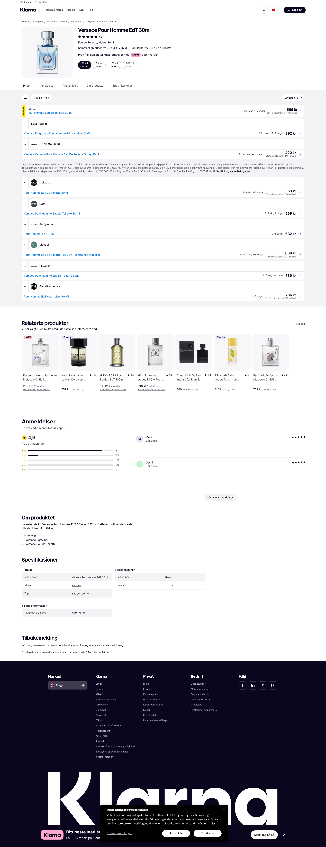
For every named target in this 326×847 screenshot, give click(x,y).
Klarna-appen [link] (150, 694)
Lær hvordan (150, 54)
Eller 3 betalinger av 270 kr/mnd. (280, 298)
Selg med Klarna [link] (200, 694)
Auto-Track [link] (102, 735)
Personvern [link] (102, 704)
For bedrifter (41, 2)
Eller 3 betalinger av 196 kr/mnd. (282, 112)
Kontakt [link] (100, 741)
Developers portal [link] (200, 699)
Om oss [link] (100, 683)
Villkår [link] (99, 694)
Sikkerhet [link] (101, 710)
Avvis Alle (176, 833)
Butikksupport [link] (198, 683)
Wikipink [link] (100, 720)
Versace (76, 585)
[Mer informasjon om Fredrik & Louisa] (25, 286)
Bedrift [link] (197, 676)
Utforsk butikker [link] (152, 699)
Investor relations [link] (105, 756)
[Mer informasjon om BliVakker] (25, 266)
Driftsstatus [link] (197, 704)
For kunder (26, 2)
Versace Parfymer (36, 540)
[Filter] (25, 97)
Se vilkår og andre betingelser (233, 171)
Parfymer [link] (91, 21)
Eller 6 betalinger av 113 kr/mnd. (281, 256)
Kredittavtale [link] (150, 715)
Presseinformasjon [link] (106, 699)
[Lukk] (223, 809)
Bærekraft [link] (101, 715)
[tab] (27, 85)
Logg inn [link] (147, 689)
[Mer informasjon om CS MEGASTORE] (25, 144)
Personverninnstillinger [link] (155, 720)
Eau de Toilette (161, 48)
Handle (71, 9)
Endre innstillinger (119, 833)
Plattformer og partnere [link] (204, 710)
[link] (243, 685)
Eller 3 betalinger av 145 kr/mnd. (281, 156)
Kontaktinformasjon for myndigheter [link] (115, 746)
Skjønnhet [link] (76, 21)
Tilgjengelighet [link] (103, 730)
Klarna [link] (25, 21)
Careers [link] (100, 689)
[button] (275, 10)
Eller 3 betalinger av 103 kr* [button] (36, 389)
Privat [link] (148, 676)
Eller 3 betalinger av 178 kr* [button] (113, 389)
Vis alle (300, 323)
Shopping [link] (38, 21)
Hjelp (91, 9)
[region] (164, 823)
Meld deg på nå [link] (264, 834)
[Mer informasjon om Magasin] (25, 244)
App (81, 9)
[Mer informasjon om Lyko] (25, 204)
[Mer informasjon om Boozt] (25, 123)
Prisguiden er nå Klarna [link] (108, 725)
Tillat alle (207, 833)
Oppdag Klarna (54, 9)
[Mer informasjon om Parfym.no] (25, 224)
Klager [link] (146, 710)
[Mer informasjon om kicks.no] (25, 182)
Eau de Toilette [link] (107, 21)
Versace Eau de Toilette (40, 544)
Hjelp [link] (146, 683)
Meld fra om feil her (99, 652)
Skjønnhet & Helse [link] (57, 21)
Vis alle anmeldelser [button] (220, 497)
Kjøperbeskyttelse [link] (153, 704)
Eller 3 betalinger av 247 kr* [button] (151, 389)
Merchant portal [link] (199, 689)
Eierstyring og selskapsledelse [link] (112, 751)
